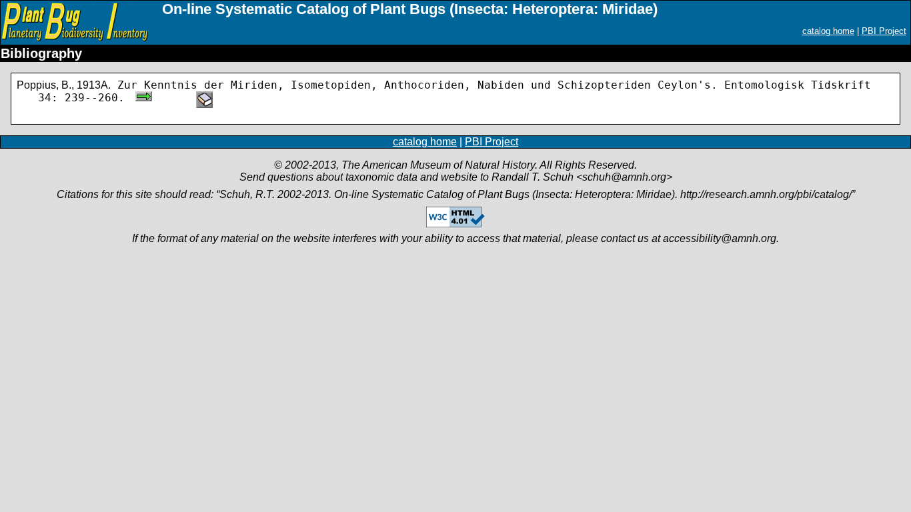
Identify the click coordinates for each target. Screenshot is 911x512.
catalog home (828, 31)
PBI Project (884, 31)
